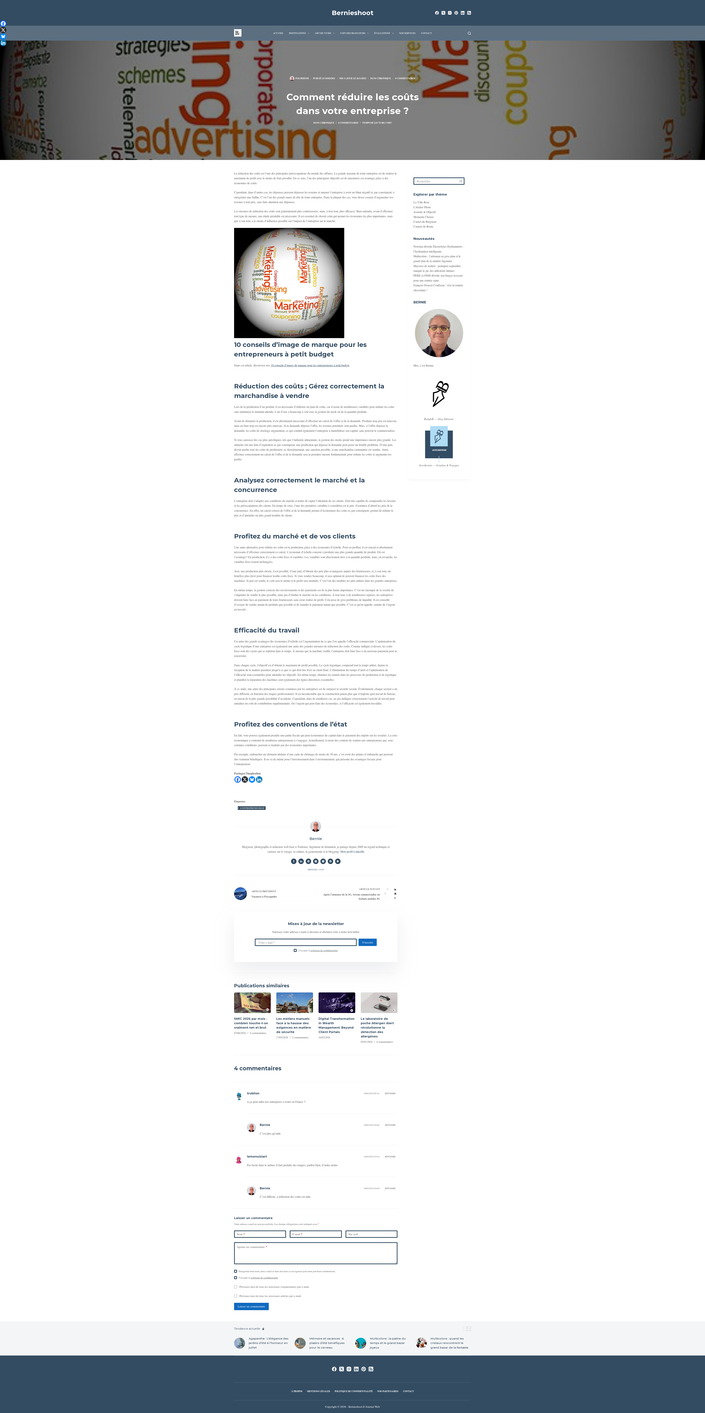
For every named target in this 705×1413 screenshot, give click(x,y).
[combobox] (436, 181)
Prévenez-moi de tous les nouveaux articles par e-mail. (270, 1296)
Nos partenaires (387, 1391)
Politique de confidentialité (354, 1391)
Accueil (278, 33)
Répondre (390, 1093)
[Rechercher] (469, 33)
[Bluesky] (252, 779)
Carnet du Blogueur (424, 222)
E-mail (297, 1234)
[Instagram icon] (323, 861)
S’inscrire (367, 942)
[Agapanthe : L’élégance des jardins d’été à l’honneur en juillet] (239, 1343)
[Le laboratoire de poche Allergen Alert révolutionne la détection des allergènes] (379, 1002)
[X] (245, 779)
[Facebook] (437, 13)
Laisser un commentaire (251, 1306)
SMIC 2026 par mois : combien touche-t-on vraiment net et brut (251, 1023)
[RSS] (469, 13)
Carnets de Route (423, 226)
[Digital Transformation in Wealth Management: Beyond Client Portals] (337, 1002)
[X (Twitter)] (443, 13)
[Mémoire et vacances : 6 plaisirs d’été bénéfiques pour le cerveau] (300, 1343)
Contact (426, 33)
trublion (253, 1093)
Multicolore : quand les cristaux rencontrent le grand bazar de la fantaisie (449, 1343)
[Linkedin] (259, 779)
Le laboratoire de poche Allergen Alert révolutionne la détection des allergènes (377, 1027)
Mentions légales (318, 1391)
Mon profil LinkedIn (352, 851)
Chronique (384, 78)
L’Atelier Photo (422, 207)
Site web (353, 1234)
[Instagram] (450, 13)
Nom (241, 1234)
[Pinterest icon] (330, 861)
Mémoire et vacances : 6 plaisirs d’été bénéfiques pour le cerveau (327, 1343)
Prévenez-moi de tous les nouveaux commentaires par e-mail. (274, 1286)
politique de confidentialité (324, 950)
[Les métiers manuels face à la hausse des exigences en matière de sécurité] (294, 1002)
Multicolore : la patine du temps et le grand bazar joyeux (388, 1343)
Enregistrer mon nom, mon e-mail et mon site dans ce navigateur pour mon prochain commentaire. (287, 1271)
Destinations (297, 33)
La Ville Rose (421, 202)
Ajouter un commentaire (252, 1247)
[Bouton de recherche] (461, 181)
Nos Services (407, 33)
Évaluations (382, 33)
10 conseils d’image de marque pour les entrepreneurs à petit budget (310, 365)
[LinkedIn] (462, 13)
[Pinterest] (456, 13)
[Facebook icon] (294, 861)
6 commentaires (385, 1041)
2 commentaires (300, 1037)
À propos (296, 1391)
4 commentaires (405, 78)
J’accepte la (318, 950)
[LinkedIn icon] (301, 861)
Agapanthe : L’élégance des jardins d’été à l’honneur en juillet (268, 1343)
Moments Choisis (423, 217)
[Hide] (1, 49)
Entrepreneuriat (252, 808)
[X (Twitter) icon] (316, 861)
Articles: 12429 (316, 869)
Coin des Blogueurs (352, 33)
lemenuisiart (257, 1156)
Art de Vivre (323, 33)
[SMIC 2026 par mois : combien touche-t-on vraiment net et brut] (252, 1002)
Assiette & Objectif (424, 212)
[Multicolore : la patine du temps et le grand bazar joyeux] (360, 1343)
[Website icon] (308, 861)
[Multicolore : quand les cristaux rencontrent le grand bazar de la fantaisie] (421, 1343)
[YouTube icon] (338, 861)
